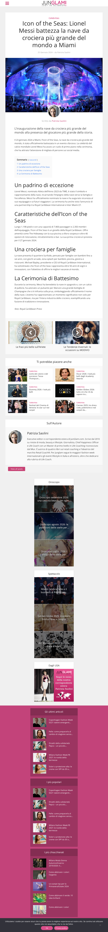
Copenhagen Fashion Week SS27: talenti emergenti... (61, 721)
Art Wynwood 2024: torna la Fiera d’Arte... (54, 644)
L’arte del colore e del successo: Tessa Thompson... (38, 376)
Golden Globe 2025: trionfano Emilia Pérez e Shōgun (54, 617)
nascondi (32, 160)
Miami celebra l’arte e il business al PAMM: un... (54, 590)
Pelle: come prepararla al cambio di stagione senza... (61, 732)
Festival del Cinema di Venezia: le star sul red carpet (39, 407)
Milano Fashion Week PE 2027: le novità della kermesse (59, 757)
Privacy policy (61, 928)
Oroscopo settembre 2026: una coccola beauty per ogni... (54, 499)
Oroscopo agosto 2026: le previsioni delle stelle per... (54, 526)
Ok (47, 928)
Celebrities (54, 18)
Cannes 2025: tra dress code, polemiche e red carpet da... (86, 407)
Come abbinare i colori (59, 907)
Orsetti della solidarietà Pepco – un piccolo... (59, 744)
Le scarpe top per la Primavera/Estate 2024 (59, 885)
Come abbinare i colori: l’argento (59, 873)
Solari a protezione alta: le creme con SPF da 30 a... (60, 767)
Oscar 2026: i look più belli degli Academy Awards (85, 376)
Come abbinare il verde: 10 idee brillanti (61, 896)
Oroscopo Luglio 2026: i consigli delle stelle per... (54, 553)
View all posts (17, 469)
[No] (100, 925)
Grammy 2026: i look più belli (39, 390)
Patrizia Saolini (63, 52)
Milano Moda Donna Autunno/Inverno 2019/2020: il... (58, 863)
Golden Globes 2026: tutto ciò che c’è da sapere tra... (85, 391)
